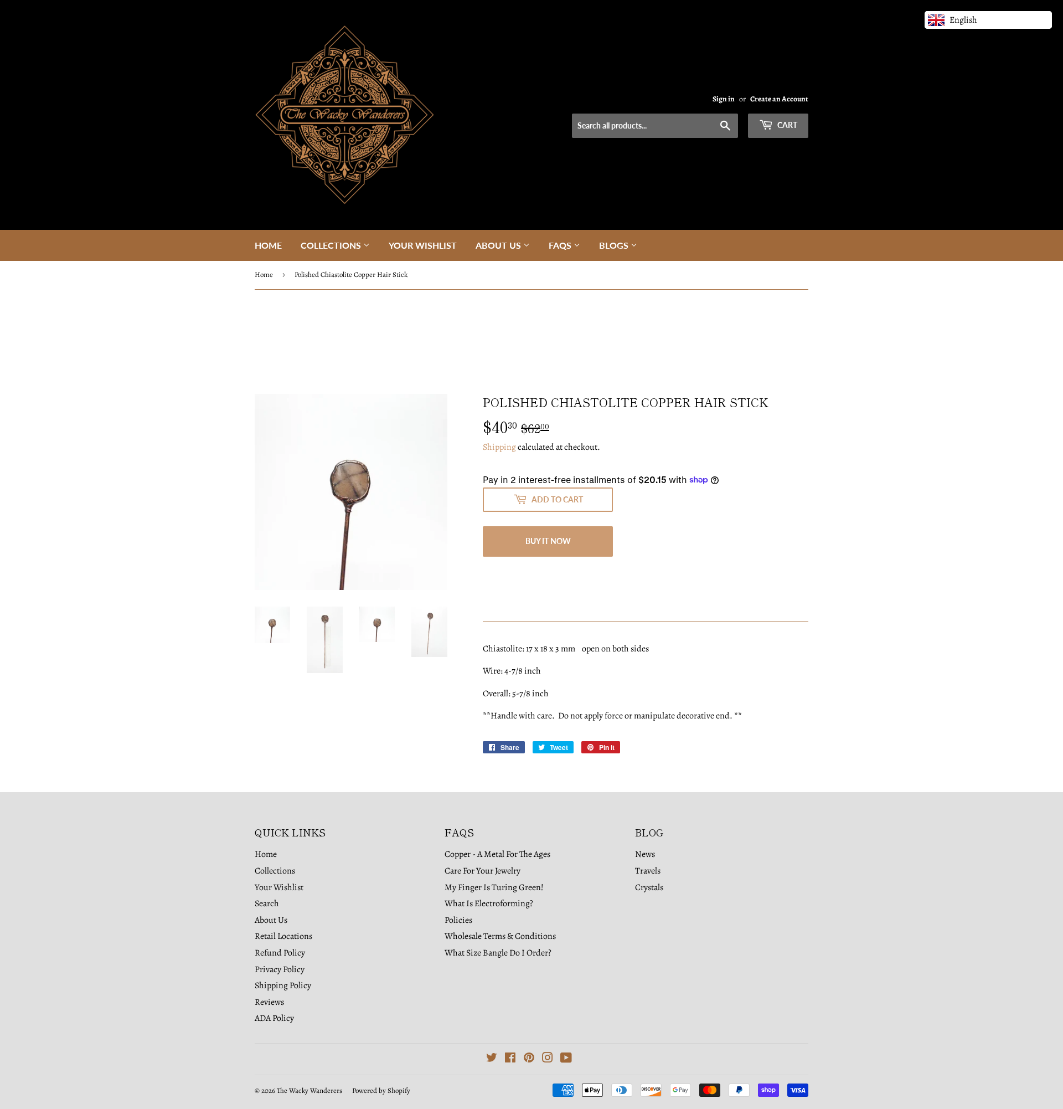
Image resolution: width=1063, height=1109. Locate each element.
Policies (458, 920)
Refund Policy (280, 953)
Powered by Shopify (381, 1090)
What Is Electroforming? (489, 903)
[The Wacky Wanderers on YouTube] (566, 1059)
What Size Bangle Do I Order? (498, 953)
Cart (786, 125)
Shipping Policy (283, 985)
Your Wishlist (423, 245)
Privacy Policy (280, 969)
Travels (647, 871)
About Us (499, 245)
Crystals (649, 887)
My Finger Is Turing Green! (494, 887)
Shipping (499, 447)
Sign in (724, 99)
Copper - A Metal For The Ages (497, 854)
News (645, 854)
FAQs (561, 245)
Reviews (269, 1002)
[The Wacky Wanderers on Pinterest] (529, 1059)
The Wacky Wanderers (309, 1090)
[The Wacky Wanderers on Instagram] (547, 1059)
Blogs (615, 245)
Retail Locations (283, 936)
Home (268, 245)
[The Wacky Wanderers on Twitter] (491, 1059)
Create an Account (779, 99)
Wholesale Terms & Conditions (500, 936)
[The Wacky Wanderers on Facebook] (510, 1059)
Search (267, 903)
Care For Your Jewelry (482, 871)
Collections (332, 245)
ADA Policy (274, 1018)
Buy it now (548, 541)
